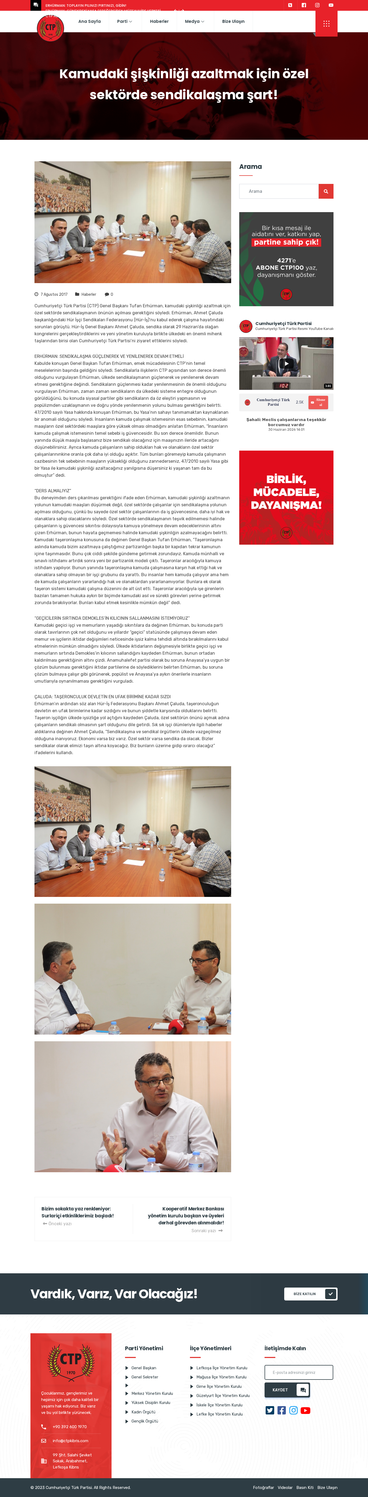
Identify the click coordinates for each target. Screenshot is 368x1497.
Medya (192, 21)
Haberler (159, 21)
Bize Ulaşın (233, 21)
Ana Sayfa (89, 21)
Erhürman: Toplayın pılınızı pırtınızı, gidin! (86, 5)
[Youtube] (331, 5)
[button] (326, 24)
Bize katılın (305, 1294)
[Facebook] (303, 5)
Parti (122, 21)
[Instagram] (317, 5)
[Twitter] (290, 5)
